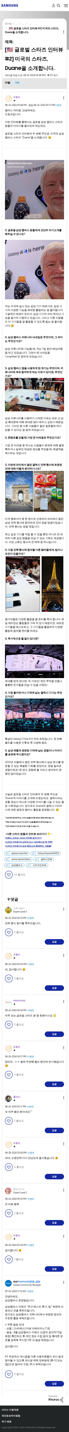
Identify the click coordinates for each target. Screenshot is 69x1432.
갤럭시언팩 (46, 859)
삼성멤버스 (17, 865)
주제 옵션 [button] (58, 32)
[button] (58, 97)
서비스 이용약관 (10, 1409)
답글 (54, 941)
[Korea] (9, 5)
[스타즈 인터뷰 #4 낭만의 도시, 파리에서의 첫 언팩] (29, 842)
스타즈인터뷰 (39, 865)
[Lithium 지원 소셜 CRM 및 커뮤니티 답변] (56, 1398)
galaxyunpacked (19, 853)
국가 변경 (7, 1421)
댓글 (54, 884)
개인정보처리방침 (11, 1415)
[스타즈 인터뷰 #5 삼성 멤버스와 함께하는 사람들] (28, 846)
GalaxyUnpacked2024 (48, 853)
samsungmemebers (20, 859)
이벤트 (58, 105)
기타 (17, 82)
